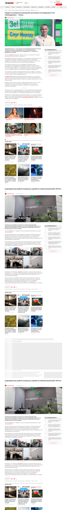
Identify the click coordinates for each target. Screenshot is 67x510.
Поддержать (59, 4)
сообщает (11, 230)
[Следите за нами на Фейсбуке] (54, 2)
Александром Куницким (27, 97)
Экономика (26, 7)
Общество (33, 7)
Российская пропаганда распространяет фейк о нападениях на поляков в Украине (36, 158)
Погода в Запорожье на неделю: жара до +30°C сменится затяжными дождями (10, 158)
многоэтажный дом (21, 289)
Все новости (53, 75)
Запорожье (15, 104)
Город (13, 7)
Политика (19, 7)
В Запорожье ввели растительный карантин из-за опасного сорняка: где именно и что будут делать (10, 180)
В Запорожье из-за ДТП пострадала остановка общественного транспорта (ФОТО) (36, 179)
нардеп (25, 104)
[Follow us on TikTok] (60, 2)
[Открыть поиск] (61, 7)
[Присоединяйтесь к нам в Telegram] (57, 2)
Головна (6, 10)
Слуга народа (30, 104)
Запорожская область (8, 104)
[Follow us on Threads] (61, 2)
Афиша (53, 7)
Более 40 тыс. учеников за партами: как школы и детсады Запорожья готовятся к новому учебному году (23, 159)
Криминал (40, 7)
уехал (15, 91)
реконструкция (28, 289)
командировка (20, 104)
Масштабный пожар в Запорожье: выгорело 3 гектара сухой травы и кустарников (23, 179)
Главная (7, 7)
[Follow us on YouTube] (58, 2)
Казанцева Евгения (10, 17)
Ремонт (33, 289)
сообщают (11, 54)
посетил (35, 280)
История (47, 7)
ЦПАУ (36, 289)
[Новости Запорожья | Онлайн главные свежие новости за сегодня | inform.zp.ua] (9, 3)
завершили (20, 271)
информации (9, 76)
